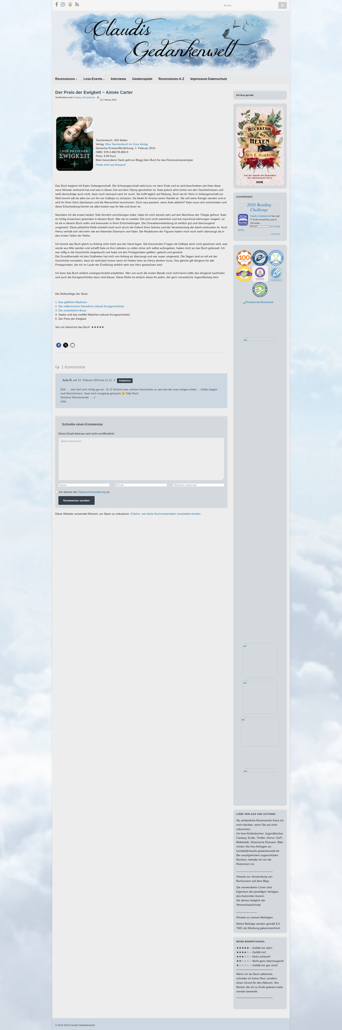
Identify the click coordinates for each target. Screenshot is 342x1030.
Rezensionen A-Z (171, 79)
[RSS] (77, 4)
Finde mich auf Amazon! (111, 164)
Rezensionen (65, 79)
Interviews (118, 79)
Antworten (125, 380)
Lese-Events (93, 79)
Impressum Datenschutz (208, 79)
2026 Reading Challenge (259, 207)
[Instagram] (63, 4)
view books (275, 233)
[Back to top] (333, 1021)
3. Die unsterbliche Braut (70, 310)
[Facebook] (56, 4)
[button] (58, 345)
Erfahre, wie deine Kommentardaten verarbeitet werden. (166, 513)
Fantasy (77, 97)
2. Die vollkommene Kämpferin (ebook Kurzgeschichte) (89, 306)
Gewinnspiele (142, 79)
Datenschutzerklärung (92, 492)
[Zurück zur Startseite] (171, 42)
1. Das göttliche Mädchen (71, 302)
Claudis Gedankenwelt (260, 215)
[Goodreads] (70, 4)
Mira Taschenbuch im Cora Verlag (126, 144)
